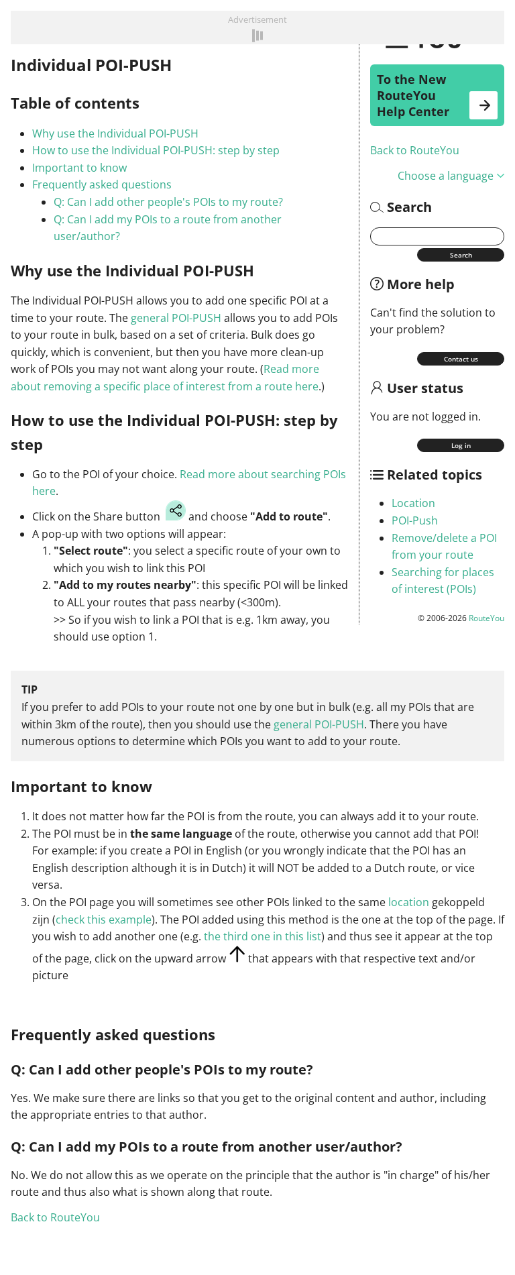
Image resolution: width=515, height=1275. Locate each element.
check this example (104, 919)
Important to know (79, 167)
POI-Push (415, 520)
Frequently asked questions (102, 184)
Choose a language (446, 175)
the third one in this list (262, 936)
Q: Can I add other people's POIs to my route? (168, 202)
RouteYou (486, 618)
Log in (461, 445)
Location (413, 503)
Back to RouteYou (414, 150)
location (408, 902)
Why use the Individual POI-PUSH (115, 133)
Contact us (461, 359)
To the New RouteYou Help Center (413, 95)
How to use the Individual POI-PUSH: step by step (156, 150)
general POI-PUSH (176, 318)
